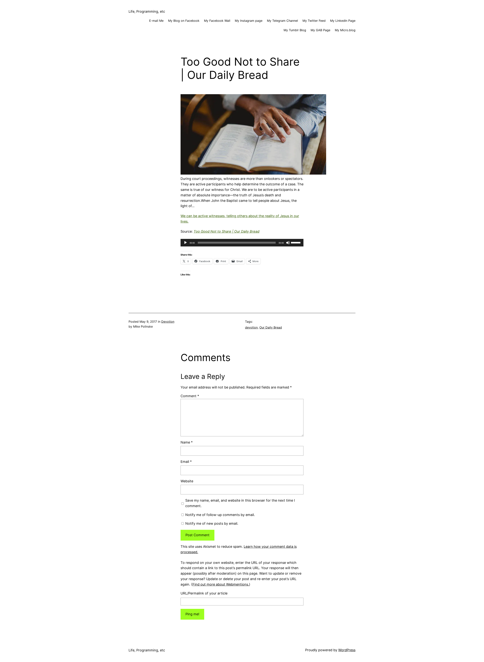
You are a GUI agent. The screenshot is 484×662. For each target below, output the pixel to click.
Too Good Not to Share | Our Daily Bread (226, 231)
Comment (190, 396)
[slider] (296, 242)
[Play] (185, 243)
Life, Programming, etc (147, 11)
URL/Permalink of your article (204, 593)
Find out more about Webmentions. (220, 584)
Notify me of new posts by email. (211, 523)
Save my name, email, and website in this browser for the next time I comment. (240, 503)
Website (187, 481)
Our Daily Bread (270, 327)
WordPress (346, 650)
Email (186, 462)
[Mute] (288, 243)
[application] (242, 242)
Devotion (167, 321)
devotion (251, 327)
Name (187, 442)
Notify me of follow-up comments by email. (220, 515)
